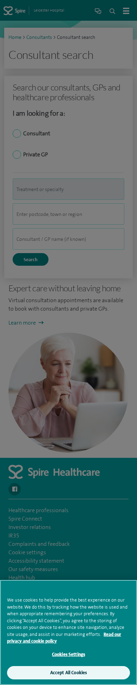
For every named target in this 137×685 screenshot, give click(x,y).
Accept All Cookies (68, 673)
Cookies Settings (68, 654)
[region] (68, 632)
